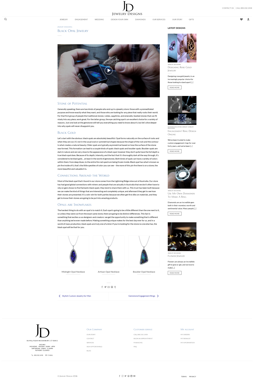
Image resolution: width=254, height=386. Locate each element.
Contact (90, 338)
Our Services (159, 19)
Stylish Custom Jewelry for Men (76, 296)
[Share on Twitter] (105, 287)
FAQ (135, 347)
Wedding (99, 19)
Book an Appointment (143, 338)
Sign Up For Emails (94, 347)
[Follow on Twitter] (125, 376)
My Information (188, 343)
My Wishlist (185, 338)
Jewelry (64, 19)
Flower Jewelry (176, 255)
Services (90, 343)
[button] (109, 70)
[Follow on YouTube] (134, 376)
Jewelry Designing (65, 27)
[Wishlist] (241, 19)
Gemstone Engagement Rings (142, 296)
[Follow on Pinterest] (129, 376)
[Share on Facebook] (102, 287)
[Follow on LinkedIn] (131, 376)
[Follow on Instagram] (123, 376)
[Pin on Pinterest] (112, 287)
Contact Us (228, 8)
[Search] (5, 19)
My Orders (185, 334)
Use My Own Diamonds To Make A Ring (181, 195)
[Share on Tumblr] (115, 287)
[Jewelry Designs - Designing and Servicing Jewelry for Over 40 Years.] (127, 8)
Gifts (191, 19)
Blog (89, 351)
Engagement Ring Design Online (182, 133)
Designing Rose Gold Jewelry (180, 69)
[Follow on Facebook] (120, 376)
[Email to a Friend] (109, 287)
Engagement (81, 19)
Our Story (177, 19)
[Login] (248, 19)
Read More (174, 87)
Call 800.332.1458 (244, 8)
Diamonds (140, 19)
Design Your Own (119, 19)
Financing (138, 343)
